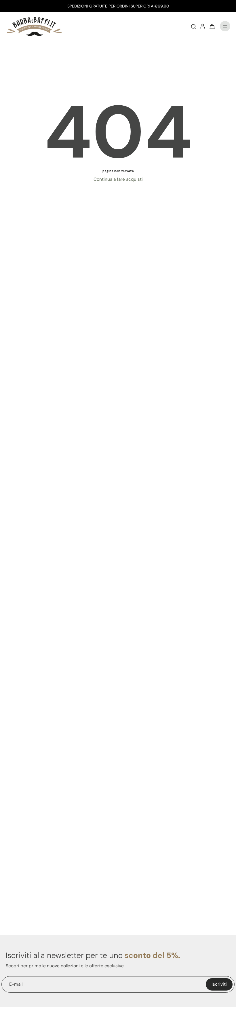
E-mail (15, 984)
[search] (193, 26)
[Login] (202, 26)
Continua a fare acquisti (118, 179)
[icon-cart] (211, 26)
